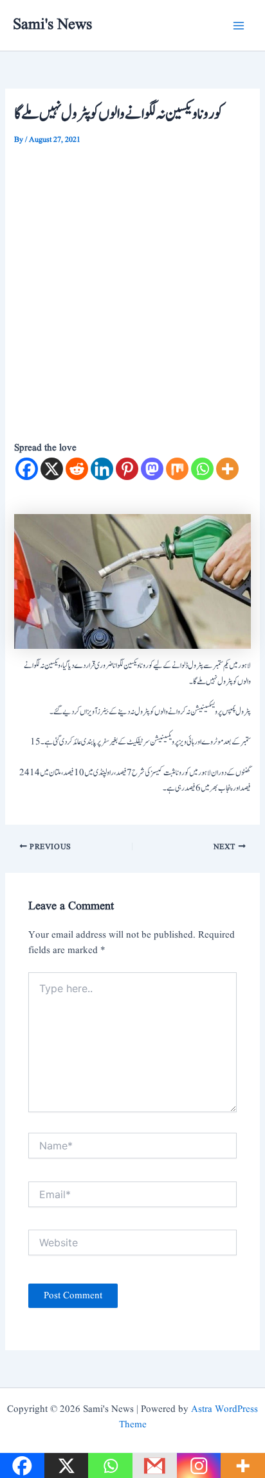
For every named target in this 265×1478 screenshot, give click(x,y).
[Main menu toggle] (238, 25)
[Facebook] (26, 469)
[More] (227, 469)
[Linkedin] (102, 469)
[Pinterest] (127, 469)
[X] (52, 469)
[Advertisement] (132, 287)
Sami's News (52, 24)
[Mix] (177, 469)
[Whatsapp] (202, 469)
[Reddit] (77, 469)
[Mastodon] (152, 469)
